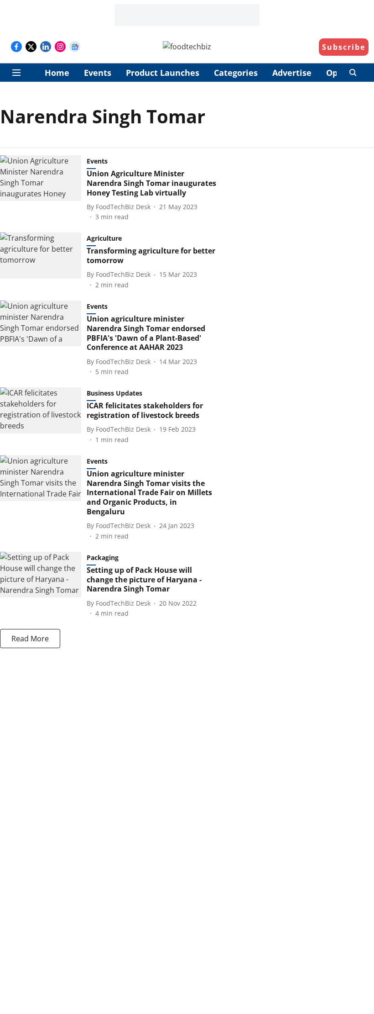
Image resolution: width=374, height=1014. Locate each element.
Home (57, 72)
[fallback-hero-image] (43, 188)
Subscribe (343, 47)
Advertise (292, 72)
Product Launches (162, 72)
